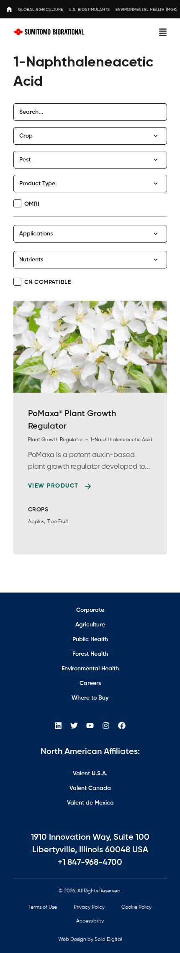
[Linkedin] (58, 725)
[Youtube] (90, 725)
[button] (163, 32)
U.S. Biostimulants (89, 10)
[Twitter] (74, 725)
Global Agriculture (40, 10)
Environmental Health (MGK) (146, 10)
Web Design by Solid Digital (90, 939)
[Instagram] (106, 725)
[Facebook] (122, 725)
